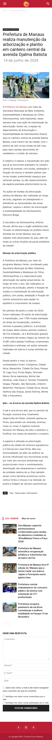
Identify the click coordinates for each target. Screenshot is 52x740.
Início (5, 10)
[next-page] (9, 624)
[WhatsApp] (33, 65)
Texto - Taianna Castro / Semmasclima (23, 493)
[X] (20, 65)
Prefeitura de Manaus (17, 10)
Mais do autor (28, 518)
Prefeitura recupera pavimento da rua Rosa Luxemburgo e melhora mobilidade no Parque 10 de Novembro (33, 610)
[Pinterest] (27, 65)
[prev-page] (4, 624)
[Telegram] (46, 65)
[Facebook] (14, 65)
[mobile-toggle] (4, 4)
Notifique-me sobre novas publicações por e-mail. (27, 703)
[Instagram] (26, 727)
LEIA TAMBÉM (11, 518)
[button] (48, 4)
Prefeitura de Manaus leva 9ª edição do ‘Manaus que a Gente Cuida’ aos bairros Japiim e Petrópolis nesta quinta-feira (33, 571)
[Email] (40, 65)
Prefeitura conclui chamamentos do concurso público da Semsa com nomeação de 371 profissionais (32, 591)
